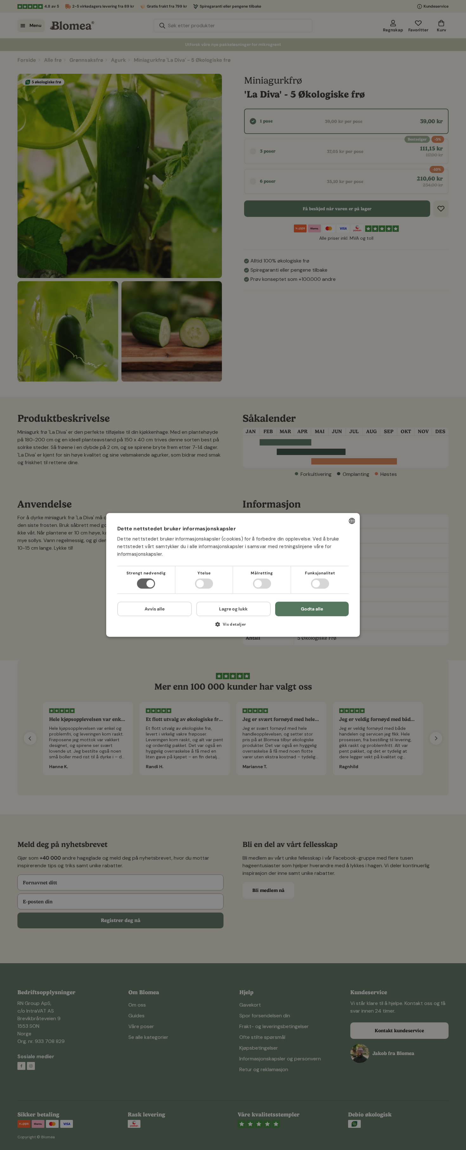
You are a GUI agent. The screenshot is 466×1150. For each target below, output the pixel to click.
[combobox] (352, 521)
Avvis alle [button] (155, 609)
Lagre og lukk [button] (233, 609)
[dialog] (233, 575)
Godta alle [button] (312, 609)
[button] (233, 626)
